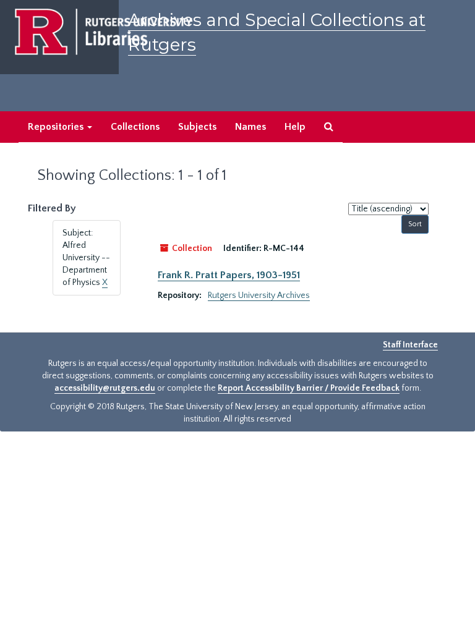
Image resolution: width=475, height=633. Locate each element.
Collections (135, 126)
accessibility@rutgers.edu (104, 388)
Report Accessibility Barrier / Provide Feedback (309, 388)
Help (295, 126)
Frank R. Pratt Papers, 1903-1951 (229, 275)
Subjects (197, 126)
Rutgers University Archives (259, 295)
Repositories (57, 126)
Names (250, 126)
